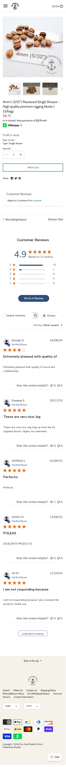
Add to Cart (33, 167)
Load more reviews (33, 633)
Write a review (34, 200)
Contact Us (31, 690)
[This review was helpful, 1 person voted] (51, 502)
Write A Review (34, 298)
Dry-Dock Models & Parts (31, 744)
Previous (52, 219)
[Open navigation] (5, 6)
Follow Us (18, 690)
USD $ (29, 706)
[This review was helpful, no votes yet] (51, 386)
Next (60, 219)
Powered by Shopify (12, 747)
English (8, 706)
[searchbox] (17, 315)
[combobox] (48, 325)
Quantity (7, 148)
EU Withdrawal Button (39, 693)
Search (6, 690)
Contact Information (23, 696)
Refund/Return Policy (13, 693)
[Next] (62, 89)
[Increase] (20, 155)
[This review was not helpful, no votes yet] (58, 386)
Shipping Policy (48, 690)
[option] (14, 88)
